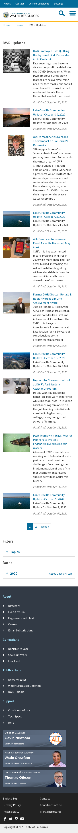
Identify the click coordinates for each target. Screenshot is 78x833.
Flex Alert (14, 661)
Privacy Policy (12, 805)
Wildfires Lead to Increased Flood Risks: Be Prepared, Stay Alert (51, 243)
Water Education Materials (24, 685)
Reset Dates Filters (61, 573)
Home (6, 25)
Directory (14, 606)
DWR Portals (16, 692)
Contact (19, 3)
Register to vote (18, 649)
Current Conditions (39, 3)
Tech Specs (15, 716)
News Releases (17, 679)
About (7, 3)
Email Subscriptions (20, 630)
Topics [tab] (15, 552)
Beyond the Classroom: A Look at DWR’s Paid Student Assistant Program (52, 384)
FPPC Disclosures (50, 811)
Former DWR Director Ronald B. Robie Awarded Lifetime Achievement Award (52, 298)
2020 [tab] (13, 573)
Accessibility (11, 811)
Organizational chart (21, 618)
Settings (58, 3)
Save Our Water (17, 655)
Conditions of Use (19, 710)
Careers (13, 624)
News (20, 25)
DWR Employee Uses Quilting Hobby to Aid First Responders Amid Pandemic (52, 55)
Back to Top (10, 798)
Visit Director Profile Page (15, 783)
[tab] (39, 551)
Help (11, 722)
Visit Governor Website (14, 743)
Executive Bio (16, 612)
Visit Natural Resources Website (18, 763)
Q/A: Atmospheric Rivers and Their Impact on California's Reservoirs (50, 141)
